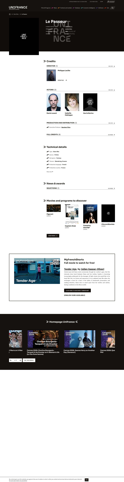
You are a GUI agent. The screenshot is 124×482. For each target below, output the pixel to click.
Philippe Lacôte (68, 26)
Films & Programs (46, 8)
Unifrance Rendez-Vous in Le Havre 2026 (78, 1)
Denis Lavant (52, 113)
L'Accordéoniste (108, 224)
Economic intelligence (89, 8)
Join (108, 8)
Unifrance (100, 8)
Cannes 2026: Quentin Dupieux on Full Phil (97, 351)
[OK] (87, 479)
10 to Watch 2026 (94, 1)
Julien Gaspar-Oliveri (92, 269)
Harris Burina (88, 113)
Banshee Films (68, 29)
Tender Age (70, 269)
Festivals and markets (66, 8)
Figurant (50, 214)
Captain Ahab (70, 226)
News (55, 8)
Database (77, 8)
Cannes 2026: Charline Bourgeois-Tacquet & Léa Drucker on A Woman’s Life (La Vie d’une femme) (25, 352)
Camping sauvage (87, 226)
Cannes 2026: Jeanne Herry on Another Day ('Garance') (61, 351)
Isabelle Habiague (69, 114)
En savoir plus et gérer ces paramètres (18, 480)
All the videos (29, 360)
